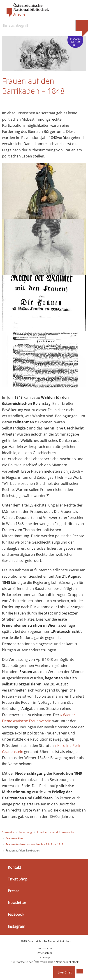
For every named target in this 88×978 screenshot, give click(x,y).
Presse (13, 890)
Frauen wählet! (15, 838)
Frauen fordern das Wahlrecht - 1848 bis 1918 (34, 844)
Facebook (16, 914)
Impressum (45, 948)
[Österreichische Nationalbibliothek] (25, 10)
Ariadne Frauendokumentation (56, 832)
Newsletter (17, 902)
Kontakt (14, 867)
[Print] (79, 971)
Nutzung (44, 957)
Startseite (8, 832)
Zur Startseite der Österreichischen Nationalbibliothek (45, 962)
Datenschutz (45, 953)
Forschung (25, 832)
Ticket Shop (18, 879)
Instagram (16, 926)
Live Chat (65, 972)
